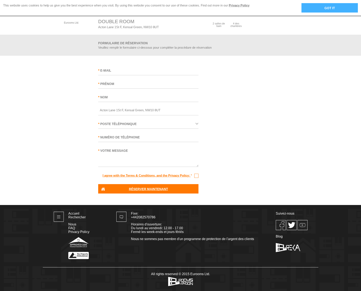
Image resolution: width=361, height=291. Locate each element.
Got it (329, 8)
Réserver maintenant (148, 189)
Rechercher (77, 217)
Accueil (73, 213)
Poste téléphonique (118, 124)
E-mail (105, 70)
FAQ (71, 228)
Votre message (114, 150)
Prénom (107, 84)
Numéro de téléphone (120, 137)
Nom (104, 97)
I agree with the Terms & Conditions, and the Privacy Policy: (147, 175)
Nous (72, 224)
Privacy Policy (239, 5)
